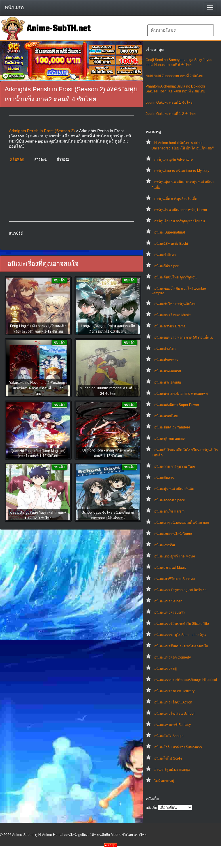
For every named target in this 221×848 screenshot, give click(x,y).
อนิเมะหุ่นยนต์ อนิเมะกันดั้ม (174, 489)
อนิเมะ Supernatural (169, 232)
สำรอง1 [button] (40, 159)
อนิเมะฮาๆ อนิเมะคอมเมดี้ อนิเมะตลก (181, 523)
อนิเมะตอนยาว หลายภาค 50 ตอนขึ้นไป (183, 337)
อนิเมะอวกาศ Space (169, 500)
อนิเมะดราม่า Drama (170, 326)
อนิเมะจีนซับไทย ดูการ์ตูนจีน (175, 277)
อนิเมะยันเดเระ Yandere (172, 427)
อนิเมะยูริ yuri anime (169, 439)
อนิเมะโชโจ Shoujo (169, 736)
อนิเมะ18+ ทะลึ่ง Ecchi (171, 244)
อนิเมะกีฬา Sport (166, 266)
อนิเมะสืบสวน (164, 478)
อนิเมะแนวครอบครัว (169, 612)
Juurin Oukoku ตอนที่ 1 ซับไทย (169, 102)
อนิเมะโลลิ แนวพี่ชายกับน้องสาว (178, 747)
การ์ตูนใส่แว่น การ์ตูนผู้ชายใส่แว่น (179, 221)
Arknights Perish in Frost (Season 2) (42, 130)
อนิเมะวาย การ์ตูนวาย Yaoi (174, 466)
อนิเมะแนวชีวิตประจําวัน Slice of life (181, 624)
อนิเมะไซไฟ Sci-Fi (168, 758)
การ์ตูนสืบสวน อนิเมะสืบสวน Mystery (181, 171)
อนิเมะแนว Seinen (168, 601)
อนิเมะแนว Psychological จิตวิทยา (180, 590)
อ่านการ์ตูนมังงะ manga (172, 770)
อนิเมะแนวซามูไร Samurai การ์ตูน (180, 635)
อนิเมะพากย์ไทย (166, 416)
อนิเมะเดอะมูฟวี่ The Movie (174, 556)
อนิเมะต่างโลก (165, 349)
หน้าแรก (14, 7)
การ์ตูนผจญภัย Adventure (173, 160)
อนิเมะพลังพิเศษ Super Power (176, 405)
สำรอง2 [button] (63, 159)
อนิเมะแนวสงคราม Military (174, 691)
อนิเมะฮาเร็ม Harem (169, 511)
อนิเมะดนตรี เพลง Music (172, 315)
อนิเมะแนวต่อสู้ (165, 669)
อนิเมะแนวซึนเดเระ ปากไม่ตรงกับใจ (181, 646)
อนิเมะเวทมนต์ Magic (170, 568)
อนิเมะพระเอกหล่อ (167, 382)
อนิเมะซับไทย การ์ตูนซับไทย (175, 304)
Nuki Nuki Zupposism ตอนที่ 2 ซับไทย (174, 76)
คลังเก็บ (151, 808)
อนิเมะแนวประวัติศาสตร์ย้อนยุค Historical (185, 680)
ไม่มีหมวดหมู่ (164, 781)
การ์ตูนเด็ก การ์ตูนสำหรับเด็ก (175, 199)
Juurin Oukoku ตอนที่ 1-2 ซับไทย (171, 114)
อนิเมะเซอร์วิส (164, 545)
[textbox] (180, 30)
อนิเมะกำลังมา (165, 255)
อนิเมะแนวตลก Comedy (172, 657)
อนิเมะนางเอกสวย (167, 371)
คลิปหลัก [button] (17, 159)
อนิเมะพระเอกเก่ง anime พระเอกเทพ (181, 394)
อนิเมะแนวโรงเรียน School (174, 714)
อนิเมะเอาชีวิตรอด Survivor (174, 579)
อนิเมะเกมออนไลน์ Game (173, 534)
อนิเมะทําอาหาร (166, 360)
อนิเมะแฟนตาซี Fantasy (172, 725)
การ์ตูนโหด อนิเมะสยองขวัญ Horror (180, 210)
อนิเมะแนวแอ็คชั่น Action (173, 702)
